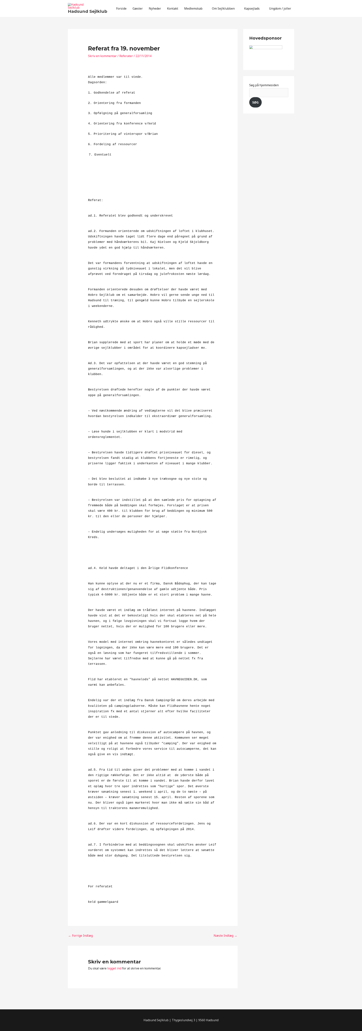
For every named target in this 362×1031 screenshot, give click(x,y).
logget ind (114, 968)
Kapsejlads (252, 8)
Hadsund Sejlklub (87, 11)
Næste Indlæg (225, 935)
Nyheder (155, 8)
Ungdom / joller (280, 8)
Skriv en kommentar (102, 56)
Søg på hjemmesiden (264, 85)
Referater (126, 56)
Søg (255, 102)
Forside (121, 8)
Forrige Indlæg (80, 935)
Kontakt (172, 8)
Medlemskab (193, 8)
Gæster (138, 8)
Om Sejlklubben (223, 8)
